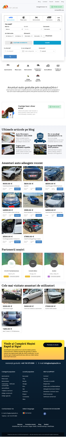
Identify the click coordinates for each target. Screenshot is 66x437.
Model (26, 26)
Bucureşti (25, 376)
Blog (62, 1)
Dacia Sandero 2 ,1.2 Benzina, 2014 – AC (33, 212)
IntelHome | (16, 426)
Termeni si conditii (48, 381)
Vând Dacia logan (8, 308)
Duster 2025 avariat (51, 308)
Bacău (24, 381)
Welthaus (51, 426)
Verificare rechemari (49, 397)
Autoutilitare (5, 388)
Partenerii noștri (13, 249)
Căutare (19, 424)
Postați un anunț (52, 345)
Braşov (25, 394)
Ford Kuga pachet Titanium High (12, 239)
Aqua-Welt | (33, 426)
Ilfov (24, 386)
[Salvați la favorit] (19, 168)
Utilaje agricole (6, 396)
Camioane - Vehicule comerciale (8, 384)
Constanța (26, 397)
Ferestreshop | (42, 426)
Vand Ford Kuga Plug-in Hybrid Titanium (33, 239)
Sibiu (24, 399)
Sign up (45, 379)
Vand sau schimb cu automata (33, 308)
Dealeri (57, 1)
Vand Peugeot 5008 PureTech (53, 186)
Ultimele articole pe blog (18, 129)
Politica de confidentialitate (51, 386)
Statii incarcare (48, 394)
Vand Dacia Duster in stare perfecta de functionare (12, 186)
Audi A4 (26, 186)
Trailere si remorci (7, 391)
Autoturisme (5, 376)
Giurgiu (25, 384)
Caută (47, 43)
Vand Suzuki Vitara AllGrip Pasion (54, 212)
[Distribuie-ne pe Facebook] (44, 413)
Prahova (25, 391)
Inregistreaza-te (42, 7)
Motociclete (5, 381)
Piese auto (5, 379)
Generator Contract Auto (51, 391)
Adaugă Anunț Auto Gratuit (51, 389)
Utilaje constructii (7, 393)
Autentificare (59, 10)
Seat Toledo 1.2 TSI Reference (11, 331)
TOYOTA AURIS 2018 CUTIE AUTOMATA (12, 212)
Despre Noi (46, 384)
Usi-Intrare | (24, 426)
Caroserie (46, 26)
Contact (45, 1)
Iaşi (23, 389)
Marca (7, 26)
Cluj (24, 379)
